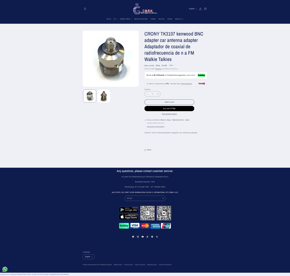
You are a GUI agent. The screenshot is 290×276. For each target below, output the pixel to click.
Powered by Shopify (105, 264)
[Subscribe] (162, 198)
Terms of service (140, 264)
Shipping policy (152, 264)
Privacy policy (128, 264)
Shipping (158, 69)
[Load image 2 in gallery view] (103, 96)
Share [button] (149, 150)
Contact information (165, 264)
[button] (85, 8)
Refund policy (118, 264)
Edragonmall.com (93, 264)
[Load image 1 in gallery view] (89, 96)
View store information (155, 126)
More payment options (169, 114)
